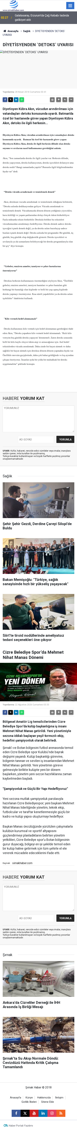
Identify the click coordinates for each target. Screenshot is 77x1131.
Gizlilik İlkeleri (29, 1101)
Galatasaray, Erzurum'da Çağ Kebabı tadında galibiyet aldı (42, 17)
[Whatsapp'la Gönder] (21, 99)
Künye (29, 1097)
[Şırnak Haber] (13, 5)
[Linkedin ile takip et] (42, 1113)
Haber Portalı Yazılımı (21, 1125)
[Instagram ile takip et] (51, 1113)
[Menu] (70, 5)
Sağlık (26, 31)
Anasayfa (12, 31)
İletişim (59, 1097)
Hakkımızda (44, 1097)
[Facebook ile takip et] (16, 1113)
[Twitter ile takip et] (25, 1113)
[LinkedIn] (16, 99)
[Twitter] (10, 99)
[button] (58, 99)
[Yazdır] (52, 99)
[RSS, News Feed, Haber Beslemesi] (60, 1113)
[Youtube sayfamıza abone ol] (34, 1113)
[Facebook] (5, 99)
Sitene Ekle (47, 1101)
